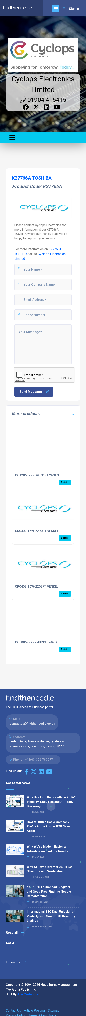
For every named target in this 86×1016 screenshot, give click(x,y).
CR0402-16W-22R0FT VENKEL (37, 531)
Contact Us (13, 1010)
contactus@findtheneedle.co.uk (32, 723)
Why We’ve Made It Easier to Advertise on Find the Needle (47, 849)
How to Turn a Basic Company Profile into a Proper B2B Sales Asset (49, 826)
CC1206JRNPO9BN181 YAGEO (37, 475)
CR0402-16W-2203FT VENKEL (37, 586)
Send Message (30, 392)
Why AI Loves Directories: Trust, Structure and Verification (50, 869)
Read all (12, 932)
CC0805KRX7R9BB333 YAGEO (36, 642)
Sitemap (53, 1010)
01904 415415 (46, 99)
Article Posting (34, 1010)
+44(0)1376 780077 (39, 759)
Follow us (13, 962)
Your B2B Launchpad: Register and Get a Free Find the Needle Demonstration (49, 891)
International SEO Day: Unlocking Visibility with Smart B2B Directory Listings (51, 916)
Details (65, 482)
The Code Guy (27, 994)
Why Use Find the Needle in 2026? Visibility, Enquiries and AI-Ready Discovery (51, 801)
